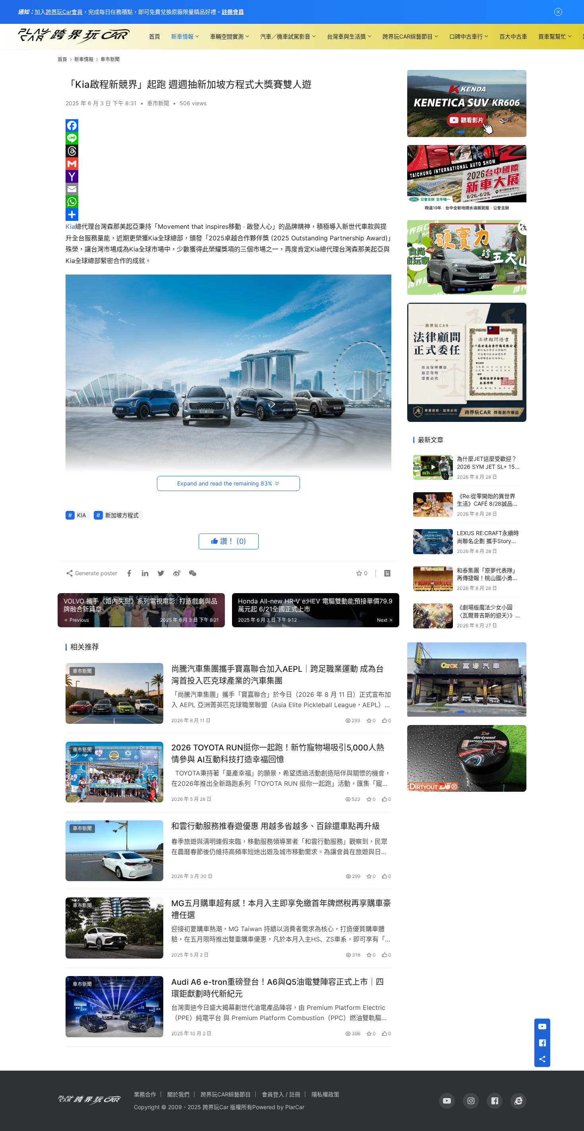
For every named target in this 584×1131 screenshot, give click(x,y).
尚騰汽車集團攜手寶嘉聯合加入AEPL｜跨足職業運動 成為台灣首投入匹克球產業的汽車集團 (277, 674)
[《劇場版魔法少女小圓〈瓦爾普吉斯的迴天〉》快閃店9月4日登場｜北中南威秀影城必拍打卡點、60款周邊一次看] (433, 615)
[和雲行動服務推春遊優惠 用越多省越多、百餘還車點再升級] (114, 851)
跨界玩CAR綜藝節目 (408, 36)
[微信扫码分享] (191, 573)
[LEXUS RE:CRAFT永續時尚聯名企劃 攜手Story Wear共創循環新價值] (433, 541)
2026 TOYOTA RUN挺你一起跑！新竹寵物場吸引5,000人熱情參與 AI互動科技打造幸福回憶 (277, 753)
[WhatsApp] (228, 201)
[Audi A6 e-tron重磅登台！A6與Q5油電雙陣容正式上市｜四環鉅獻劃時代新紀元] (114, 1006)
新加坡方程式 (122, 515)
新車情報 (182, 36)
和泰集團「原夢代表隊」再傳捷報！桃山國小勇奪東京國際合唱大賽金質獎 (487, 578)
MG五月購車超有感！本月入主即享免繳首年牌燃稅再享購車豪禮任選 (281, 909)
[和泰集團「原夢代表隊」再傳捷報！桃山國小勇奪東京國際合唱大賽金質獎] (433, 579)
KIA (81, 515)
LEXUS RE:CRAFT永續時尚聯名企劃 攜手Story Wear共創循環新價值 (488, 541)
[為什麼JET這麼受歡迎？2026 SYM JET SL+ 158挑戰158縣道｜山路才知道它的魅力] (433, 467)
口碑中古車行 (466, 36)
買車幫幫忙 (552, 36)
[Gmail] (228, 163)
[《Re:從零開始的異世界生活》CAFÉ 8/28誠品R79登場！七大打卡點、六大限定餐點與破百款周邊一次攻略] (433, 504)
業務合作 (145, 1094)
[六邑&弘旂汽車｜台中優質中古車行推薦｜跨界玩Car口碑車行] (466, 679)
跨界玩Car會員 (64, 11)
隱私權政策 (325, 1094)
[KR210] (466, 103)
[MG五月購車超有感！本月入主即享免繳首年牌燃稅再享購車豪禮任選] (114, 928)
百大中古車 (513, 36)
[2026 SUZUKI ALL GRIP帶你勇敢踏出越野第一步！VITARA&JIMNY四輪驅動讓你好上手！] (466, 257)
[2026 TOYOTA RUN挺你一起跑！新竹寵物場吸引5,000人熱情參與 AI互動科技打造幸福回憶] (114, 772)
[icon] (447, 1101)
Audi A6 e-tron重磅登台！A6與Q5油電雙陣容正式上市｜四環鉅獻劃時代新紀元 (277, 987)
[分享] (228, 214)
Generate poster (95, 573)
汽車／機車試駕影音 (285, 36)
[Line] (228, 138)
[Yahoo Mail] (228, 176)
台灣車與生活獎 (346, 36)
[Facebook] (228, 125)
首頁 (154, 36)
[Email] (228, 189)
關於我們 (178, 1094)
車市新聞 (158, 103)
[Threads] (228, 151)
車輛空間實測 (227, 36)
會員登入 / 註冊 (281, 1094)
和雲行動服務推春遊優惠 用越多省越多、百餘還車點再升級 (275, 826)
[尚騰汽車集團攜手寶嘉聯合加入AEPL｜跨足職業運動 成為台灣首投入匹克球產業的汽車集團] (114, 693)
